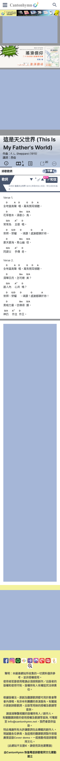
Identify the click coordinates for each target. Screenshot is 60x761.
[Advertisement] (30, 29)
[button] (19, 64)
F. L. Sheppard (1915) (24, 153)
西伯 (13, 157)
